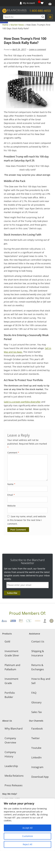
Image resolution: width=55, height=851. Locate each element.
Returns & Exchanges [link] (37, 667)
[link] (42, 3)
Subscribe (12, 592)
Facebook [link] (37, 728)
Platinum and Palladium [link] (12, 667)
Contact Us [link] (37, 641)
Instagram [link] (37, 767)
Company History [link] (10, 754)
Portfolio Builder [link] (10, 695)
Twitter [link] (35, 738)
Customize (27, 836)
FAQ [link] (33, 692)
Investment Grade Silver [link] (12, 653)
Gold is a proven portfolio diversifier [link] (22, 401)
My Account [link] (29, 3)
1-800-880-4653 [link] (40, 11)
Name (11, 484)
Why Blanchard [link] (13, 728)
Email (11, 494)
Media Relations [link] (14, 775)
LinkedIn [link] (36, 757)
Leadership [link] (11, 766)
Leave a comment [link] (37, 49)
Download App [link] (40, 776)
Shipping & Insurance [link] (37, 653)
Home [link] (5, 24)
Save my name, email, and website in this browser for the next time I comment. (26, 520)
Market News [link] (17, 24)
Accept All (27, 827)
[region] (27, 824)
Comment (13, 452)
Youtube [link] (36, 748)
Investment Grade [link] (11, 681)
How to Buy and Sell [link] (40, 681)
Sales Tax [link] (36, 712)
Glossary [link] (36, 702)
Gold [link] (7, 641)
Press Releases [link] (13, 785)
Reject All (27, 844)
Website (11, 505)
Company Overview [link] (10, 740)
